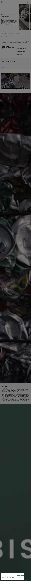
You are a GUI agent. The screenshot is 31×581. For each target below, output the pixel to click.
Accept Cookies (20, 575)
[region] (12, 576)
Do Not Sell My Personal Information (20, 577)
